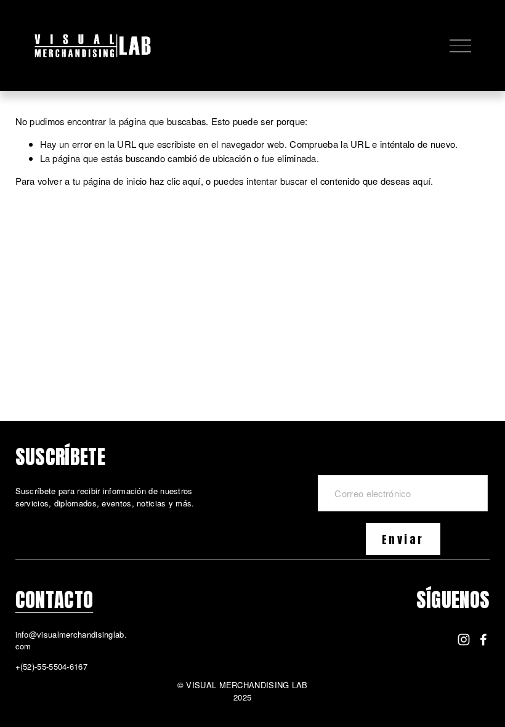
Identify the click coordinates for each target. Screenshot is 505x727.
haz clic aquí (175, 180)
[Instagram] (464, 639)
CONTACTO (54, 600)
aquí (421, 180)
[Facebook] (483, 639)
